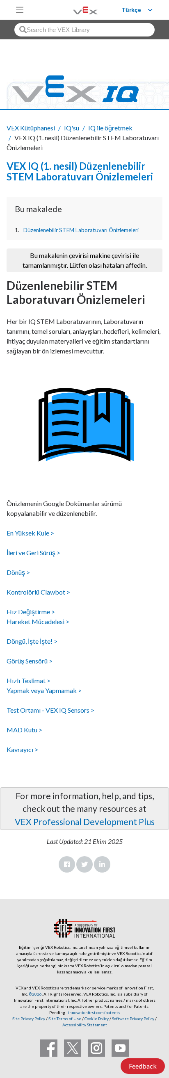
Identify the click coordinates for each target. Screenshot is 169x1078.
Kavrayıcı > (22, 749)
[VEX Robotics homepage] (75, 9)
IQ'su (71, 128)
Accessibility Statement (84, 1024)
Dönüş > (18, 572)
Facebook (67, 864)
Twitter (84, 864)
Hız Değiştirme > (31, 611)
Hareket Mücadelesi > (38, 621)
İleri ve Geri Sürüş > (33, 552)
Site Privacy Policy (28, 1018)
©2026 (35, 993)
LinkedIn (102, 864)
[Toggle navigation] (20, 9)
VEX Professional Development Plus (85, 821)
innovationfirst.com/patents (94, 1012)
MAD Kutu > (24, 730)
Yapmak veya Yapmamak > (44, 690)
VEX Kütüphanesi (31, 128)
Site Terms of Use (64, 1018)
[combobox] (84, 29)
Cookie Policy (96, 1018)
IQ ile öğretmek (110, 128)
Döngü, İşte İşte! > (32, 641)
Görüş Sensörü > (30, 661)
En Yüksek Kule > (30, 533)
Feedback (143, 1066)
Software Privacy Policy (133, 1018)
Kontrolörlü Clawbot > (38, 592)
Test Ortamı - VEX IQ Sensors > (50, 710)
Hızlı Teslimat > (28, 680)
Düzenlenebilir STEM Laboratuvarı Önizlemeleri (81, 230)
